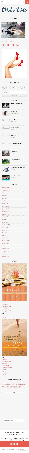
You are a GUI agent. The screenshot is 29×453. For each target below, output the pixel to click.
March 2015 (5, 203)
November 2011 (6, 246)
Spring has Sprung (15, 159)
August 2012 (5, 227)
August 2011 (5, 254)
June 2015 (4, 195)
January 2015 (5, 209)
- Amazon (4, 304)
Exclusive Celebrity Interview (17, 167)
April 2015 (4, 201)
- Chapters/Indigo (7, 310)
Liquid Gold (13, 135)
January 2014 (5, 222)
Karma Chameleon (15, 120)
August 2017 (5, 193)
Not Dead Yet (14, 111)
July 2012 (4, 230)
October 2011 (5, 248)
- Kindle (4, 318)
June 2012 (4, 232)
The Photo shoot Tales (16, 143)
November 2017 (6, 187)
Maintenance (14, 151)
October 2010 (5, 256)
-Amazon (4, 359)
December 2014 (6, 211)
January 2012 (5, 243)
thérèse (11, 41)
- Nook (4, 369)
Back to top (23, 450)
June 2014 (4, 219)
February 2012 (5, 240)
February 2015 (5, 206)
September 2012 (6, 224)
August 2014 (5, 217)
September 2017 (6, 190)
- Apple (4, 312)
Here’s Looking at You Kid (17, 103)
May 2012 (4, 235)
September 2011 (6, 251)
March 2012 (5, 238)
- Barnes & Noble (6, 306)
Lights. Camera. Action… (16, 176)
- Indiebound (5, 308)
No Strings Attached (15, 127)
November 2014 (6, 214)
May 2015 (4, 198)
